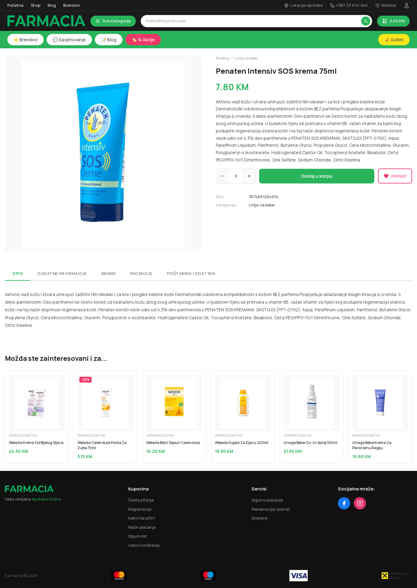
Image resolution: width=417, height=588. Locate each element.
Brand (108, 273)
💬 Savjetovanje (69, 40)
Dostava (259, 518)
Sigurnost (137, 536)
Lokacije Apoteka (306, 5)
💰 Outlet (394, 40)
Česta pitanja (141, 500)
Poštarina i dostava (191, 273)
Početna (15, 5)
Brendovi (71, 5)
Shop (35, 5)
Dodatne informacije (62, 273)
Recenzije (141, 273)
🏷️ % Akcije (143, 40)
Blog (52, 5)
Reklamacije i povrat (271, 509)
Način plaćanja (142, 527)
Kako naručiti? (141, 518)
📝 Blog (108, 40)
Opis (17, 273)
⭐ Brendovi (25, 40)
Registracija (139, 509)
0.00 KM (397, 21)
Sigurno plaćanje (267, 500)
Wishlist (388, 5)
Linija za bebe (246, 58)
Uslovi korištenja (144, 545)
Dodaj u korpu (316, 176)
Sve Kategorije (117, 21)
